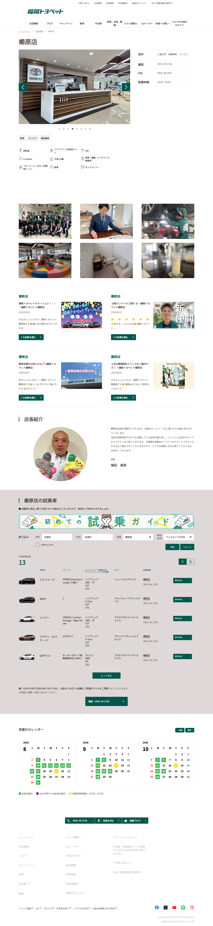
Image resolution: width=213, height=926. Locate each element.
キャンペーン (26, 865)
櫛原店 (146, 579)
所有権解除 (122, 3)
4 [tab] (72, 128)
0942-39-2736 (164, 63)
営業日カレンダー (139, 3)
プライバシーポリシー (125, 837)
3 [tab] (68, 128)
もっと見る (106, 675)
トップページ (26, 837)
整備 (21, 894)
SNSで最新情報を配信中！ (162, 3)
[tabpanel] (74, 87)
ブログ (22, 856)
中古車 (22, 884)
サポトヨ (48, 908)
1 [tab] (59, 128)
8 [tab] (90, 128)
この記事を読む (28, 337)
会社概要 (98, 3)
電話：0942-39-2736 (98, 701)
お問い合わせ (84, 3)
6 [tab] (81, 128)
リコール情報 (25, 908)
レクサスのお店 (80, 908)
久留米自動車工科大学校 (103, 908)
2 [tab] (63, 128)
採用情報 (110, 3)
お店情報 (24, 846)
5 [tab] (76, 128)
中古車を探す (62, 908)
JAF (37, 908)
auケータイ (72, 846)
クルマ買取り (73, 837)
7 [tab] (85, 128)
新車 (21, 874)
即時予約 (178, 580)
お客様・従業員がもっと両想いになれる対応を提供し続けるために (129, 850)
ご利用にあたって (123, 863)
